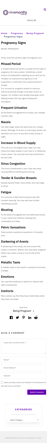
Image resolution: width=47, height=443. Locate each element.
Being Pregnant (10, 49)
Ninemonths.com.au (14, 438)
